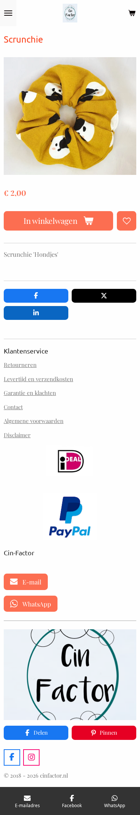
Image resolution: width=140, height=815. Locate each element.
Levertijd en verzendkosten (38, 379)
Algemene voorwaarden (33, 421)
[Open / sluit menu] (8, 13)
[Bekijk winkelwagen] (132, 13)
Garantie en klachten (30, 392)
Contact (13, 407)
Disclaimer (17, 435)
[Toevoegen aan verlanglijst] (126, 221)
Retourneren (20, 364)
